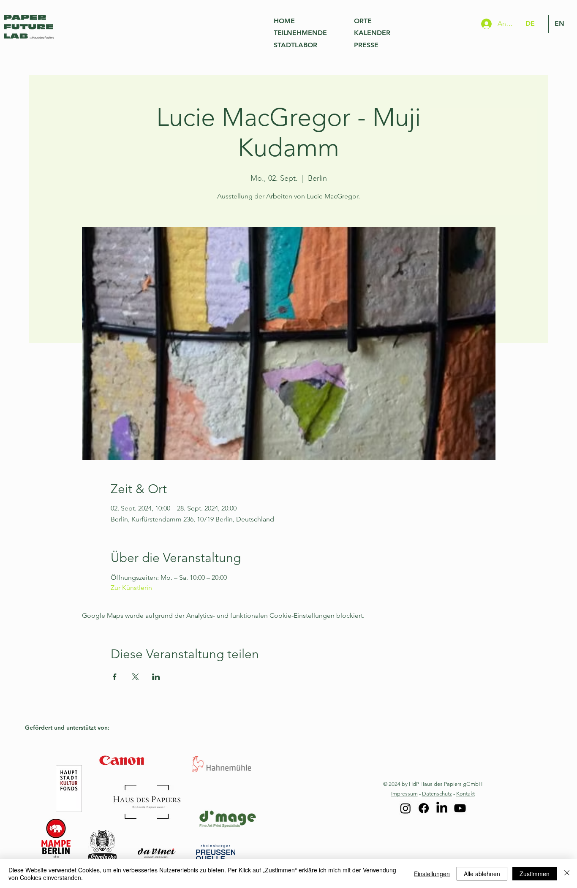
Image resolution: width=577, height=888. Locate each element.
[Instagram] (405, 808)
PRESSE (366, 45)
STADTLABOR (295, 45)
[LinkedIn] (442, 808)
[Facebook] (423, 808)
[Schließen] (567, 873)
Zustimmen (535, 873)
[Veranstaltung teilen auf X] (135, 676)
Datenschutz (437, 793)
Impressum (404, 793)
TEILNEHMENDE (300, 33)
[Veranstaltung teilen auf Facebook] (115, 676)
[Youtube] (460, 808)
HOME (284, 21)
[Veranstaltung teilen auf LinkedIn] (156, 676)
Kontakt (465, 793)
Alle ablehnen (482, 873)
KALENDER (372, 33)
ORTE (363, 21)
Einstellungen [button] (432, 873)
